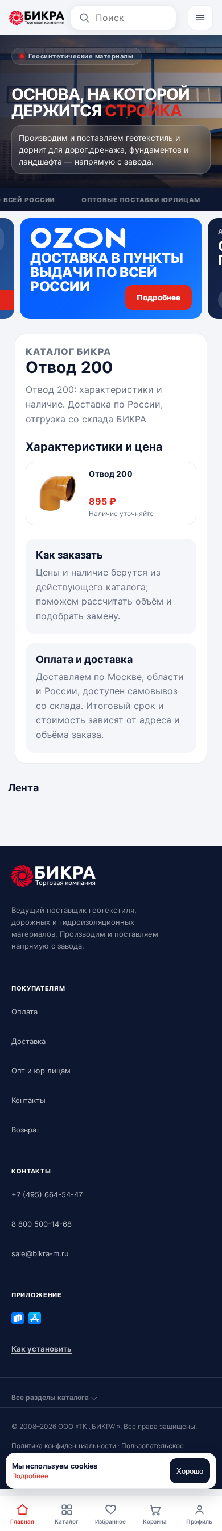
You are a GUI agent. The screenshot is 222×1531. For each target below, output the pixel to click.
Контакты (28, 1100)
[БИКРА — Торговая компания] (36, 17)
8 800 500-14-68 (41, 1223)
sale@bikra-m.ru (40, 1253)
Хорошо (189, 1471)
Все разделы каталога (50, 1397)
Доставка (28, 1041)
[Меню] (200, 17)
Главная (22, 1521)
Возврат (25, 1129)
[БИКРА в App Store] (34, 1318)
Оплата (24, 1011)
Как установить (41, 1348)
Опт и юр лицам (41, 1070)
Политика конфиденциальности (63, 1445)
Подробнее (30, 1476)
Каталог (67, 1521)
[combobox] (132, 17)
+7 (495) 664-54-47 (47, 1194)
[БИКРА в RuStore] (17, 1318)
